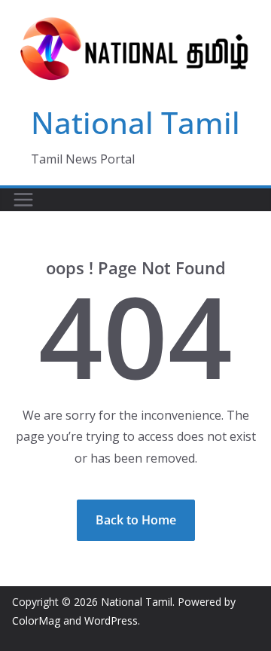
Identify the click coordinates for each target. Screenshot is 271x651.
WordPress (111, 620)
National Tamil (135, 122)
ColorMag (36, 620)
